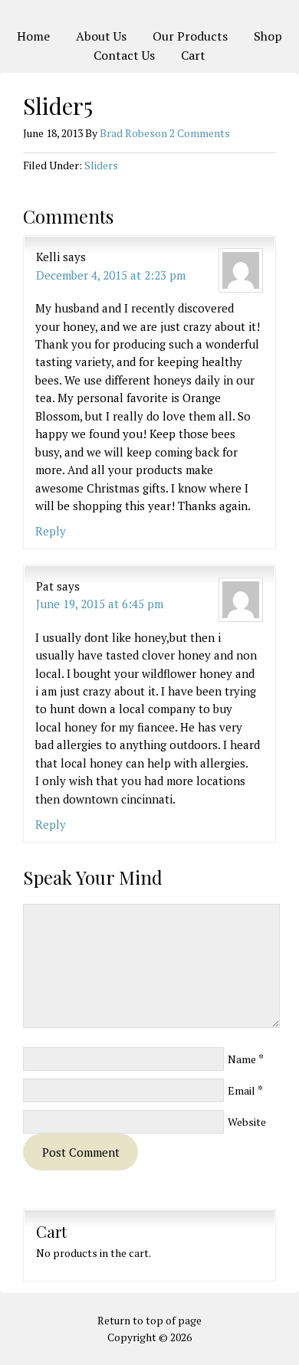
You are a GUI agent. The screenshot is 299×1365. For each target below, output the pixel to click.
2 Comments (199, 133)
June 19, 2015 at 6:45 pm (99, 603)
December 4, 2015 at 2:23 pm (111, 275)
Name (242, 1059)
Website (247, 1122)
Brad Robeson (133, 133)
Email (241, 1090)
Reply (50, 530)
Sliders (101, 165)
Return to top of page (149, 1320)
